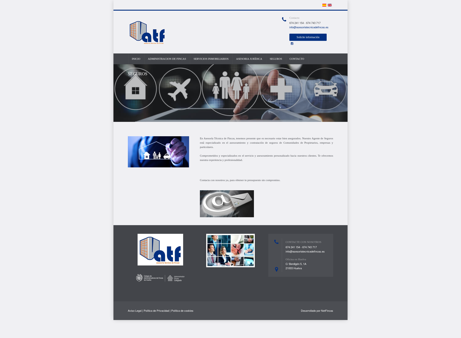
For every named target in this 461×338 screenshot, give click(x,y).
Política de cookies (182, 310)
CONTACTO (297, 58)
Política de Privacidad (156, 310)
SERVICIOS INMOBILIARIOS (211, 58)
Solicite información (308, 37)
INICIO (136, 58)
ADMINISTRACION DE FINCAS (167, 58)
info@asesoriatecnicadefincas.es (308, 27)
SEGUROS (276, 58)
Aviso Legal (135, 310)
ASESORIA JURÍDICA (249, 58)
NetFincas (327, 310)
